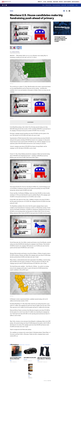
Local (44, 1)
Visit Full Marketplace (47, 344)
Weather (55, 1)
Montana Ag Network (56, 5)
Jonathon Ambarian (15, 51)
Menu (39, 1)
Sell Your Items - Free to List (24, 344)
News (43, 5)
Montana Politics (49, 5)
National (49, 1)
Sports (61, 1)
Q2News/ (3, 5)
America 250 (63, 5)
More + (77, 5)
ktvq (4, 5)
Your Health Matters (70, 5)
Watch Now (75, 1)
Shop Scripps (67, 1)
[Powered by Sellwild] (49, 380)
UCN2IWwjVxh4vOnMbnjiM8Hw (6, 5)
